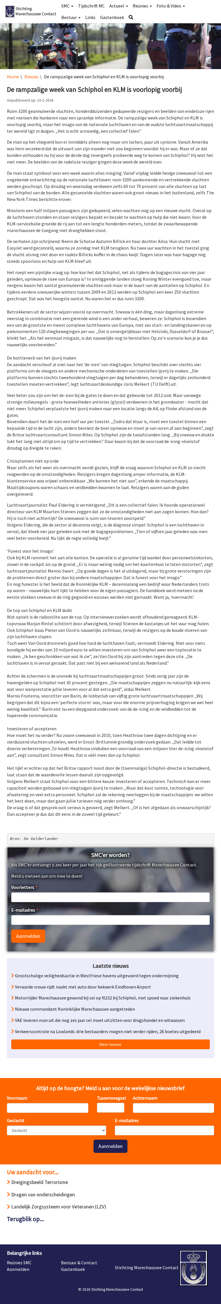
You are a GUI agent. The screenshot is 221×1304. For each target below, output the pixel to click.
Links (90, 17)
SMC (66, 6)
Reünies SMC (19, 1262)
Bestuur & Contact (79, 1262)
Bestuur (69, 17)
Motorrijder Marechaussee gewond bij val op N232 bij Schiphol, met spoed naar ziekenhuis (102, 998)
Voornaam (17, 1098)
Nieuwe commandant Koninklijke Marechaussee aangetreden (74, 1009)
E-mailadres (23, 910)
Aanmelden (28, 936)
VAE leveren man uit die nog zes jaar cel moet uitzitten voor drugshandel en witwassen (99, 1020)
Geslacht (15, 1120)
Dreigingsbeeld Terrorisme (39, 1182)
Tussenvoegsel (110, 1098)
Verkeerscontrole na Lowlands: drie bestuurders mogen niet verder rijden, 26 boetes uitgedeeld (107, 1031)
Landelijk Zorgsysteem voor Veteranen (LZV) (58, 1207)
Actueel (117, 6)
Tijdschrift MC (91, 6)
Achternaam (145, 1098)
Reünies (141, 6)
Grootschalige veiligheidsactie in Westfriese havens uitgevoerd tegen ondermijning (96, 975)
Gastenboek (112, 17)
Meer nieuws (110, 1044)
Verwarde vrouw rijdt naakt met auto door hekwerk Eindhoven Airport (82, 987)
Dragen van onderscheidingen (42, 1194)
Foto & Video (169, 6)
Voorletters (22, 887)
